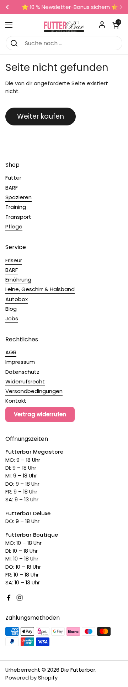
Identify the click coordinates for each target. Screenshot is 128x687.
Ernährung (18, 279)
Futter (13, 177)
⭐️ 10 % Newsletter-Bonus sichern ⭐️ (64, 7)
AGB (10, 352)
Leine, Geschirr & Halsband (40, 289)
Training (15, 207)
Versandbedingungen (34, 391)
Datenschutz (22, 372)
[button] (115, 25)
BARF (11, 187)
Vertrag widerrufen (40, 414)
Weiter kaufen (40, 116)
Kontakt (15, 400)
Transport (18, 217)
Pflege (13, 226)
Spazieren (18, 197)
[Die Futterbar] (64, 25)
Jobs (11, 318)
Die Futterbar (78, 669)
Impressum (20, 362)
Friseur (13, 260)
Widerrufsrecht (25, 381)
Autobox (16, 299)
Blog (11, 308)
